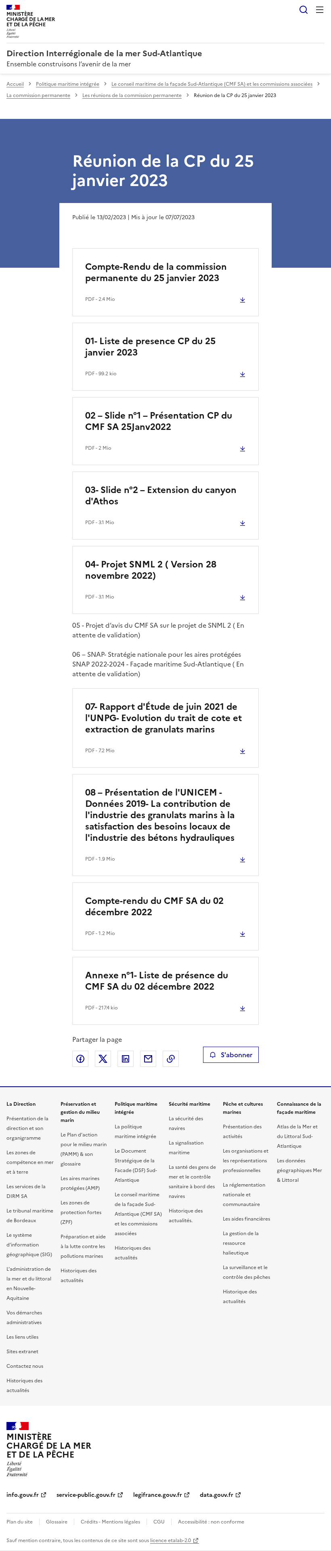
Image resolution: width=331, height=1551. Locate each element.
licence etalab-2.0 (170, 1540)
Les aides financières (246, 1219)
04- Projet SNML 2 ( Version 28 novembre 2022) (150, 570)
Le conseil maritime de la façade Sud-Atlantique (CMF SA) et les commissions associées (211, 84)
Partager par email (148, 1059)
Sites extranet (22, 1351)
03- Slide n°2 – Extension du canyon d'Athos (161, 495)
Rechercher (303, 10)
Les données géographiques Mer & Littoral (299, 1170)
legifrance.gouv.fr (157, 1495)
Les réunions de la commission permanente (132, 95)
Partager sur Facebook (80, 1059)
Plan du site (19, 1522)
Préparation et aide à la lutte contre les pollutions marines (83, 1246)
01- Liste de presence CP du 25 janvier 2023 (150, 346)
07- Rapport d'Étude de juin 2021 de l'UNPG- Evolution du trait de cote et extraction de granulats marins (163, 718)
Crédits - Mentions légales (110, 1522)
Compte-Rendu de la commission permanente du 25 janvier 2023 (156, 272)
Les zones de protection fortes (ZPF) (81, 1212)
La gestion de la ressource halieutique (241, 1243)
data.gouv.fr (216, 1495)
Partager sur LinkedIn (125, 1059)
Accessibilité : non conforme (211, 1522)
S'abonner (236, 1055)
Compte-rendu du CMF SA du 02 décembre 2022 (154, 906)
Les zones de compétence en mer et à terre (30, 1162)
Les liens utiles (22, 1337)
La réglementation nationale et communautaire (244, 1194)
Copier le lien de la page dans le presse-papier (171, 1059)
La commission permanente (38, 95)
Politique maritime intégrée (67, 84)
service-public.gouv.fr (86, 1495)
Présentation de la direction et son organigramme (27, 1128)
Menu (320, 10)
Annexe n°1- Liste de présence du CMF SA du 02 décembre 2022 (156, 981)
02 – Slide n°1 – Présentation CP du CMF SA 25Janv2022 (158, 421)
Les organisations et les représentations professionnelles (245, 1160)
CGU (159, 1522)
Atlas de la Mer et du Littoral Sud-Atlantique (297, 1136)
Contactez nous (24, 1366)
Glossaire (56, 1522)
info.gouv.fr (22, 1495)
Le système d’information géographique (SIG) (29, 1244)
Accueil (15, 84)
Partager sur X (103, 1059)
